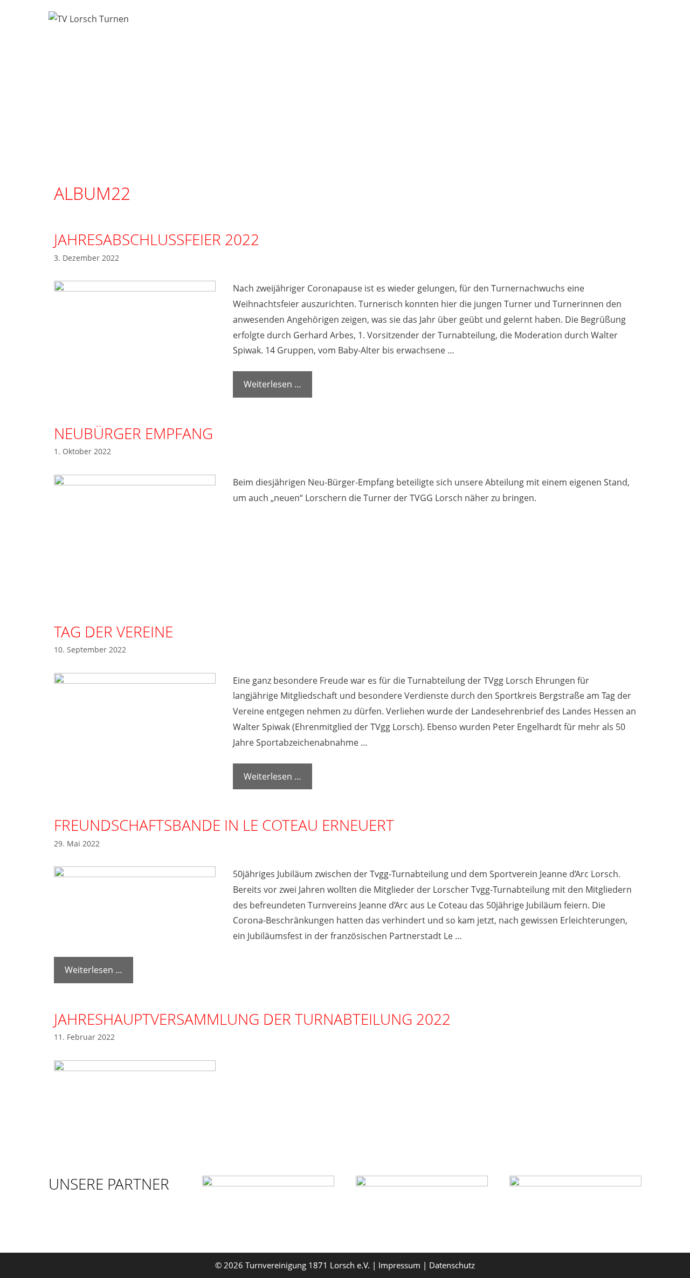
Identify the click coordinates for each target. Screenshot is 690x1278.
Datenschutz (452, 1265)
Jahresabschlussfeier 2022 (156, 239)
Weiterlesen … (272, 384)
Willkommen (250, 24)
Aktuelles (536, 24)
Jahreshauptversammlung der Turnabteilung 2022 (252, 1019)
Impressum (399, 1265)
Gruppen (382, 24)
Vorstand (321, 24)
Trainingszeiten (458, 24)
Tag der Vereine (113, 631)
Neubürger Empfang (133, 433)
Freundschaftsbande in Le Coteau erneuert (224, 825)
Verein (605, 24)
